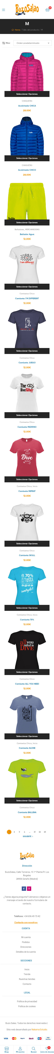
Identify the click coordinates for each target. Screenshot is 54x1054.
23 (45, 832)
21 (35, 832)
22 (40, 832)
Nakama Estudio (39, 1029)
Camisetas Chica (27, 293)
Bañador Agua (27, 234)
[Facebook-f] (24, 888)
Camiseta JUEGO (27, 362)
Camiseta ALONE (27, 748)
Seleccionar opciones (27, 94)
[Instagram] (29, 888)
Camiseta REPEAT (27, 491)
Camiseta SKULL (27, 555)
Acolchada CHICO (27, 170)
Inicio (35, 486)
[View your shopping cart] (47, 9)
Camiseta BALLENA (27, 812)
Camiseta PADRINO (27, 427)
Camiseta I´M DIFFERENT (27, 298)
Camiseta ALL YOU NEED (27, 683)
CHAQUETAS (27, 101)
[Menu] (4, 9)
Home (17, 29)
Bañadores (19, 229)
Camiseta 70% (27, 619)
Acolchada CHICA (27, 105)
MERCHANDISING (32, 229)
